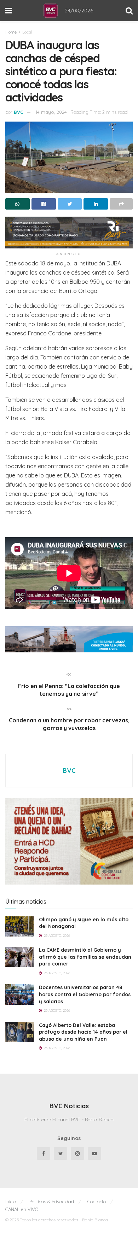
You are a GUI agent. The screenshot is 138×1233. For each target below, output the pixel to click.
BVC (18, 112)
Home (11, 32)
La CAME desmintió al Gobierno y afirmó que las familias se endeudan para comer (85, 957)
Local (27, 32)
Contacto (96, 1201)
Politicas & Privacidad (51, 1201)
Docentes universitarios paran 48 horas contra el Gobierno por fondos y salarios (85, 994)
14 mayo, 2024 (51, 112)
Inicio (10, 1201)
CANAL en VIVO (21, 1209)
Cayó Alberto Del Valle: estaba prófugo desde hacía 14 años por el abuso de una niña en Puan (83, 1032)
